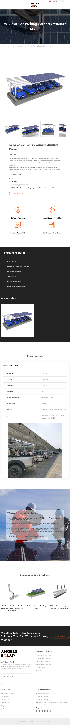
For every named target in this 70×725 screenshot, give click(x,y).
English (54, 1)
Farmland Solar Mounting (43, 664)
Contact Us (4, 709)
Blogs (2, 706)
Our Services (5, 696)
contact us (21, 536)
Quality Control (5, 699)
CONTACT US (16, 193)
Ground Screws (40, 667)
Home (3, 46)
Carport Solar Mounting (14, 46)
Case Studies (5, 703)
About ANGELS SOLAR (8, 693)
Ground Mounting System (43, 655)
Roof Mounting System (43, 658)
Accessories (39, 671)
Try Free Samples (60, 636)
